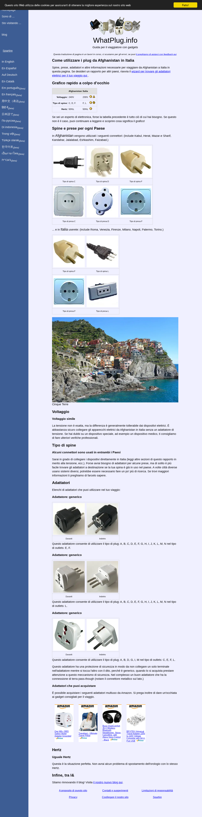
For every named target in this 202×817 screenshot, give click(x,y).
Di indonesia (12, 127)
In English (8, 61)
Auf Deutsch (9, 74)
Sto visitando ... (11, 23)
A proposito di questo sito (73, 790)
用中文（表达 (13, 101)
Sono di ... (8, 16)
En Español (9, 68)
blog (4, 34)
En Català (8, 81)
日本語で (10, 114)
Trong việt (11, 134)
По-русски (11, 121)
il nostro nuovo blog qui (107, 782)
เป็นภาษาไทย (13, 153)
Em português (13, 88)
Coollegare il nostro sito (115, 797)
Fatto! (185, 5)
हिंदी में (8, 107)
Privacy (73, 797)
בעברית (9, 160)
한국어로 (10, 147)
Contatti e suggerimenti (115, 790)
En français (12, 94)
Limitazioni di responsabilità (157, 790)
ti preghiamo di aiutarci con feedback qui (156, 54)
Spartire (157, 797)
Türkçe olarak (13, 140)
